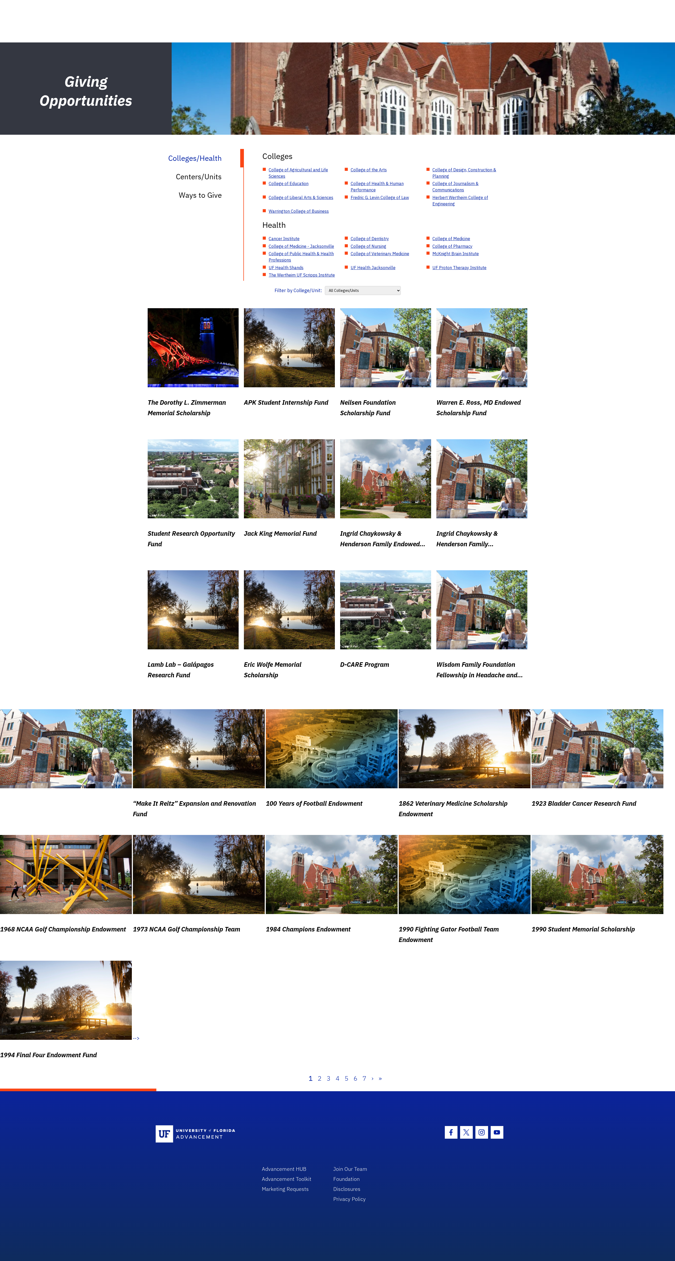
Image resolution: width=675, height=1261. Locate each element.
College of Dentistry (370, 238)
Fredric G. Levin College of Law (380, 197)
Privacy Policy (349, 1198)
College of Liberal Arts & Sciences (301, 197)
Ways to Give (200, 195)
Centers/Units (199, 176)
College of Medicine (451, 238)
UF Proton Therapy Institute (459, 267)
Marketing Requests (285, 1188)
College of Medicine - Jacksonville (301, 246)
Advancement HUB (284, 1168)
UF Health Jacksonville (373, 267)
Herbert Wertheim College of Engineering (460, 200)
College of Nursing (368, 246)
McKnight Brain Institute (455, 253)
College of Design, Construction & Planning (464, 173)
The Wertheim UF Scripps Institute (302, 275)
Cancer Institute (284, 238)
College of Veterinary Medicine (380, 253)
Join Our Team (350, 1168)
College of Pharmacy (452, 246)
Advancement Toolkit (286, 1178)
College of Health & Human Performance (377, 186)
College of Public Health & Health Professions (301, 257)
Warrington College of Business (299, 211)
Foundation (346, 1178)
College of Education (288, 183)
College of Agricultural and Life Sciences (298, 173)
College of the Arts (369, 169)
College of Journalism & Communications (455, 186)
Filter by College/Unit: (298, 290)
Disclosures (346, 1188)
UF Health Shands (286, 267)
